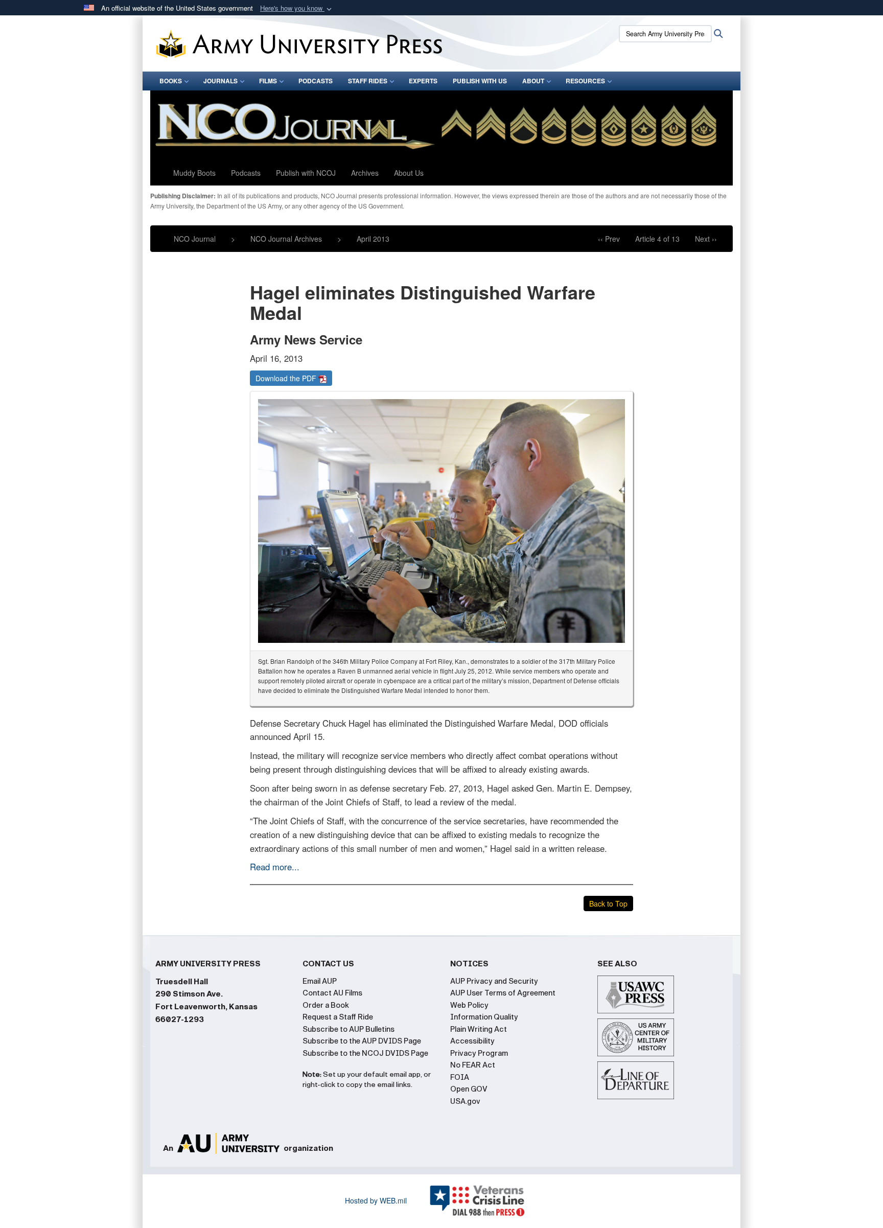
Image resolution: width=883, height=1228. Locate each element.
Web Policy (469, 1005)
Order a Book (326, 1005)
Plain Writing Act (478, 1029)
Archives (365, 173)
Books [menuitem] (170, 80)
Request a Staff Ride (338, 1017)
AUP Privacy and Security (494, 981)
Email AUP (320, 981)
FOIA (459, 1077)
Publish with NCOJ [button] (306, 173)
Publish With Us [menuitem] (480, 80)
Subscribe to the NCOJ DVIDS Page (365, 1053)
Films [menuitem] (268, 80)
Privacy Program (479, 1053)
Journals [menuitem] (220, 80)
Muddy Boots (194, 173)
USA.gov (465, 1101)
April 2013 (373, 239)
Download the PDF (286, 378)
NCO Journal (195, 239)
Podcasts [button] (246, 173)
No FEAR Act (472, 1065)
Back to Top (608, 903)
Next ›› (706, 239)
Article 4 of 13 (657, 239)
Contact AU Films (332, 993)
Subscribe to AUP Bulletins (348, 1029)
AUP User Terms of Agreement (502, 993)
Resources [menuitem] (585, 80)
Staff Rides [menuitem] (367, 80)
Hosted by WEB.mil (376, 1200)
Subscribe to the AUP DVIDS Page (362, 1041)
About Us (409, 173)
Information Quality (484, 1017)
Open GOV (468, 1089)
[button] (297, 8)
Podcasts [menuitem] (315, 80)
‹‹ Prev (609, 239)
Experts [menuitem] (423, 80)
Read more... (274, 867)
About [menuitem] (533, 80)
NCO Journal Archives (286, 239)
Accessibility (472, 1041)
